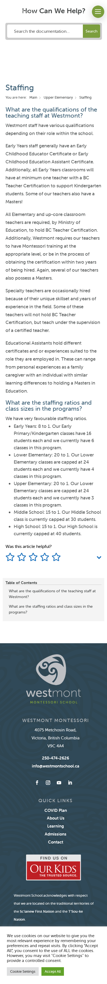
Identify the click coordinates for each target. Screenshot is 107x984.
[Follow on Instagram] (48, 782)
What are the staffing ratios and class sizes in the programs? (51, 609)
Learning (55, 826)
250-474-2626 (55, 758)
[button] (98, 12)
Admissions (55, 834)
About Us (55, 818)
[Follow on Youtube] (59, 782)
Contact (55, 842)
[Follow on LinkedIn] (70, 782)
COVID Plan (55, 810)
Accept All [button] (53, 971)
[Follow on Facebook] (37, 782)
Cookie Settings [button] (22, 971)
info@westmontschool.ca (55, 766)
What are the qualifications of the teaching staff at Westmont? (52, 593)
